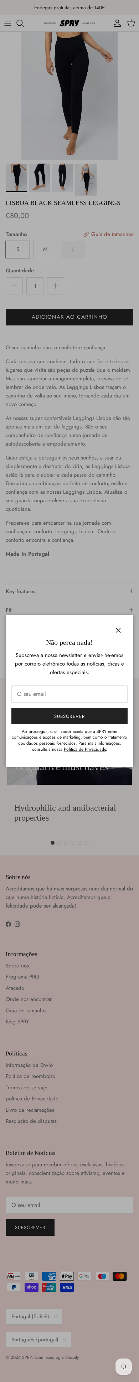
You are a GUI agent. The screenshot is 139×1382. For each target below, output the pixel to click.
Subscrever (69, 716)
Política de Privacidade (85, 749)
